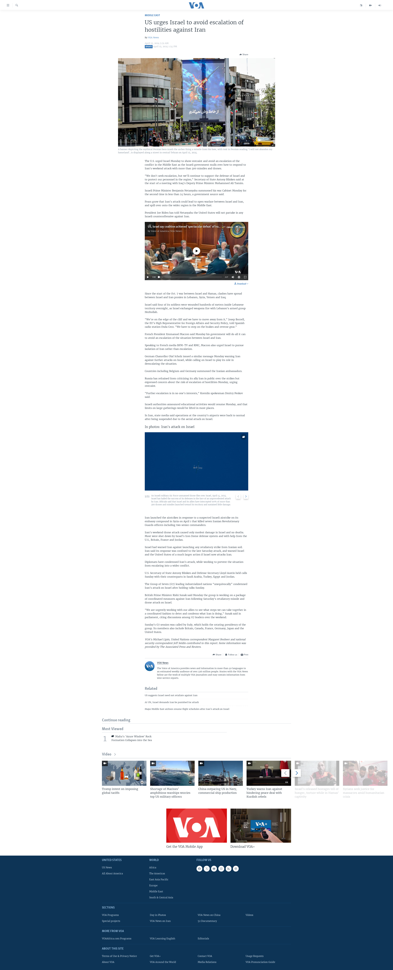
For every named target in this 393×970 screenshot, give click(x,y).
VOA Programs (110, 915)
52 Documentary (207, 921)
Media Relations (207, 962)
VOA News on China (209, 915)
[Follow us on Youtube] (214, 869)
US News (107, 867)
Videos (249, 915)
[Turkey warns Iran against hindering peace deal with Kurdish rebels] (269, 773)
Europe (153, 885)
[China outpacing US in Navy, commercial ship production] (220, 773)
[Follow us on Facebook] (199, 869)
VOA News (153, 37)
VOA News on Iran (160, 921)
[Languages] (361, 5)
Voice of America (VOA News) (166, 231)
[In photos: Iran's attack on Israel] (196, 461)
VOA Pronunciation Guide (260, 962)
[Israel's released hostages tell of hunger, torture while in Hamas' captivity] (317, 773)
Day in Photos (158, 915)
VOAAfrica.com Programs (116, 938)
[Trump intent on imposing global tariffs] (124, 773)
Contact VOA (205, 956)
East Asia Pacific (158, 879)
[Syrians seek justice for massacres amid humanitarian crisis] (365, 773)
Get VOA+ (155, 956)
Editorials (203, 938)
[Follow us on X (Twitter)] (207, 869)
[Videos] (370, 5)
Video (106, 754)
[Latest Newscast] (379, 5)
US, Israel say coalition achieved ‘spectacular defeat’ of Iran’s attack (189, 226)
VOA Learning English (162, 938)
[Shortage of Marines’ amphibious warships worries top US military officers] (172, 773)
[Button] (243, 54)
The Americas (157, 873)
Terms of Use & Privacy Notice (119, 956)
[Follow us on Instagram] (221, 869)
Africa (152, 867)
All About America (112, 873)
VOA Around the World (163, 962)
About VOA (108, 962)
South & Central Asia (161, 897)
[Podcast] (236, 869)
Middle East (152, 15)
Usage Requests (255, 956)
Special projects (111, 921)
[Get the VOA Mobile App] (196, 826)
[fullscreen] (245, 277)
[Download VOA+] (260, 826)
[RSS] (229, 869)
